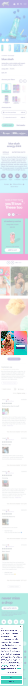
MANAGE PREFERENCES (11, 672)
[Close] (21, 627)
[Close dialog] (26, 332)
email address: (17, 344)
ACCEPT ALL (11, 681)
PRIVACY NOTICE (5, 665)
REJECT (11, 677)
